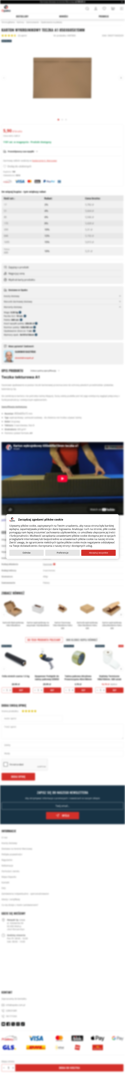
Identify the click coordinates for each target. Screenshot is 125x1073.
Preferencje (62, 552)
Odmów (26, 552)
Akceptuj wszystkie (98, 552)
